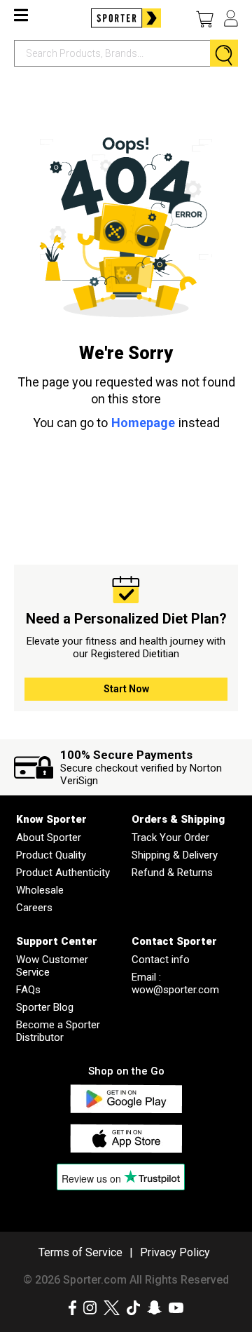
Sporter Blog (45, 1007)
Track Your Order (170, 837)
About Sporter (48, 837)
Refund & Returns (172, 872)
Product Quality (51, 855)
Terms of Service (80, 1252)
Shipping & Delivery (175, 855)
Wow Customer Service (52, 965)
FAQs (28, 989)
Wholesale (40, 890)
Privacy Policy (175, 1252)
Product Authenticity (63, 872)
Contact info (161, 959)
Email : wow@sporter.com (175, 983)
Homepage (143, 422)
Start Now (126, 688)
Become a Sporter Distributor (58, 1031)
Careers (34, 907)
